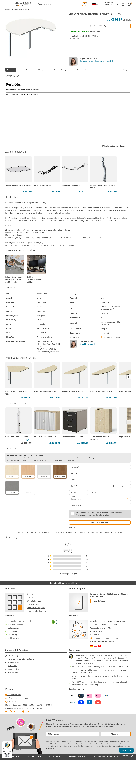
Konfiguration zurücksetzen (115, 146)
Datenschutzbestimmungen (82, 746)
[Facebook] (11, 711)
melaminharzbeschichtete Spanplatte (111, 323)
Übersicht (10, 70)
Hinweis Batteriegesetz (36, 608)
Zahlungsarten (42, 611)
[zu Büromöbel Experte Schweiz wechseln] (99, 646)
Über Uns (30, 594)
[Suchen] (84, 4)
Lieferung (30, 611)
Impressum (14, 757)
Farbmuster (102, 70)
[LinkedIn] (19, 711)
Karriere (30, 597)
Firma (73, 480)
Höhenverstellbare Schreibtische (21, 659)
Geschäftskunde (111, 4)
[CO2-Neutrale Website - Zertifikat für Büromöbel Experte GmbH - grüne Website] (58, 622)
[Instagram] (15, 711)
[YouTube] (28, 711)
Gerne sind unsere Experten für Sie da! (95, 61)
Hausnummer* (119, 486)
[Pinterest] (23, 711)
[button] (62, 4)
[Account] (123, 4)
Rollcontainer (13, 672)
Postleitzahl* (76, 492)
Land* (73, 497)
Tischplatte (41, 315)
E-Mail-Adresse (77, 505)
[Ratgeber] (6, 711)
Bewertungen (124, 70)
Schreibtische (13, 662)
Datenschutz (54, 757)
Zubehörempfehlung (34, 70)
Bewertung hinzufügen (68, 574)
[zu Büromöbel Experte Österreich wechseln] (95, 646)
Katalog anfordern (34, 604)
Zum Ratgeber (100, 601)
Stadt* (94, 492)
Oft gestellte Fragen (34, 601)
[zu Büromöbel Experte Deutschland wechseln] (91, 646)
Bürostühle (12, 666)
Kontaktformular (86, 344)
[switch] (7, 755)
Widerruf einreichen (77, 757)
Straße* (74, 486)
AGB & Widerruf (34, 757)
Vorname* (75, 467)
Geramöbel (41, 341)
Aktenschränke (14, 669)
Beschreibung (60, 70)
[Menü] (7, 4)
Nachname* (75, 473)
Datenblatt (81, 70)
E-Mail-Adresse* (54, 734)
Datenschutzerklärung (114, 532)
